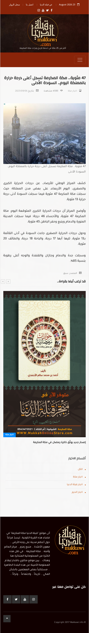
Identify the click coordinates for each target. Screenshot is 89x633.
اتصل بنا (29, 4)
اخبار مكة (72, 91)
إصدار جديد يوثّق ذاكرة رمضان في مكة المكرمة (59, 442)
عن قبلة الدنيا (46, 4)
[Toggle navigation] (80, 60)
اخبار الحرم (77, 492)
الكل (80, 469)
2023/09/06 (21, 91)
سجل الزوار (14, 4)
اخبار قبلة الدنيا (75, 484)
